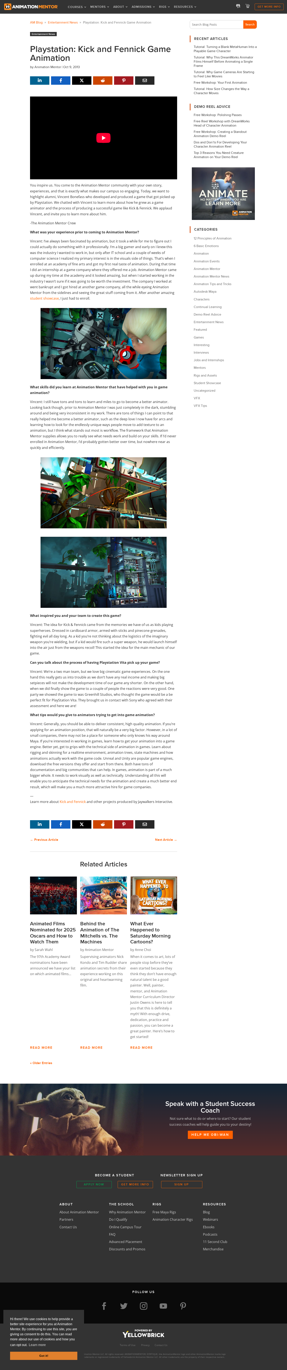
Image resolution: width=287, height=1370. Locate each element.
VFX (197, 398)
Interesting (201, 345)
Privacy (145, 1345)
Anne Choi (143, 949)
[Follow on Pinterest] (183, 1306)
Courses (75, 6)
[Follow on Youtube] (163, 1306)
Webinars (210, 1219)
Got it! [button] (43, 1355)
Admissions (141, 6)
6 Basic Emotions (206, 246)
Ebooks (209, 1227)
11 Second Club (215, 1241)
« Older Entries (41, 1063)
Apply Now (94, 1184)
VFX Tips (200, 406)
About (118, 6)
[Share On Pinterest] (123, 80)
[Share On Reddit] (102, 80)
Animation (201, 253)
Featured (200, 330)
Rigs (162, 6)
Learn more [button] (37, 1345)
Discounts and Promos (127, 1249)
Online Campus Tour (125, 1227)
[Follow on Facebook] (104, 1306)
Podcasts (210, 1234)
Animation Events (207, 261)
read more (41, 1048)
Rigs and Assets (205, 375)
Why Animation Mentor (127, 1212)
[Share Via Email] (144, 80)
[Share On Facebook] (60, 80)
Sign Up (181, 1184)
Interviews (201, 352)
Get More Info (269, 6)
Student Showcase (207, 383)
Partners (66, 1219)
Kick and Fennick (73, 801)
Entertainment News (43, 34)
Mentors (98, 6)
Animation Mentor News (211, 276)
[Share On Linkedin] (39, 80)
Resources (183, 6)
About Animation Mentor (79, 1212)
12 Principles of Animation (213, 238)
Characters (201, 299)
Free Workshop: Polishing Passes (218, 115)
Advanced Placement (125, 1241)
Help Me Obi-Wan (210, 1135)
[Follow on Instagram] (143, 1306)
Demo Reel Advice (207, 314)
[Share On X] (81, 80)
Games (199, 337)
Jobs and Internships (209, 360)
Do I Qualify (118, 1219)
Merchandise (213, 1249)
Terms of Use (128, 1345)
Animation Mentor (47, 67)
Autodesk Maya (205, 292)
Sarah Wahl (44, 949)
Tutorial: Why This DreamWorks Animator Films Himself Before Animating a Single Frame (223, 62)
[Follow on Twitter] (123, 1306)
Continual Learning (208, 307)
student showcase (44, 298)
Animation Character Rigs (173, 1219)
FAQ (112, 1234)
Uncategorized (204, 391)
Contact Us (68, 1227)
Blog (206, 1212)
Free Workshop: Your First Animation (220, 83)
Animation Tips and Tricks (212, 284)
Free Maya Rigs (164, 1212)
